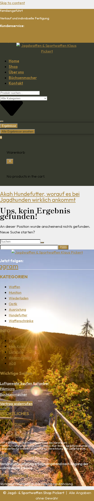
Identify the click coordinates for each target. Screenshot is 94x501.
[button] (10, 161)
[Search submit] (1, 121)
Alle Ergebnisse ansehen (17, 131)
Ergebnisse (9, 125)
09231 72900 (10, 33)
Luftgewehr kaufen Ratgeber (24, 383)
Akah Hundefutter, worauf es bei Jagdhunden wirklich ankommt (40, 197)
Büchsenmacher (13, 394)
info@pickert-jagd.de (15, 41)
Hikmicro (7, 388)
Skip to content (12, 2)
